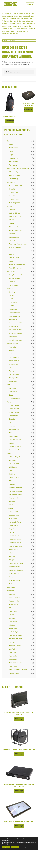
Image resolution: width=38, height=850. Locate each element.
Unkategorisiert (11, 587)
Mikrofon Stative (13, 549)
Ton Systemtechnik (14, 573)
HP (18, 21)
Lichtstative (12, 306)
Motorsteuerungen (14, 429)
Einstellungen (24, 847)
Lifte (10, 422)
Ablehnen (15, 847)
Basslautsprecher (14, 515)
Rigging (9, 402)
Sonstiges (9, 453)
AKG (3, 13)
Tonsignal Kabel (13, 577)
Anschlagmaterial (14, 416)
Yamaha (12, 34)
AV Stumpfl (26, 13)
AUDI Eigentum (13, 467)
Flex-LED (11, 295)
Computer (11, 254)
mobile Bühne (31, 24)
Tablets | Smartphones (15, 268)
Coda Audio (30, 16)
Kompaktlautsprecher (15, 529)
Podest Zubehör (13, 148)
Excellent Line (28, 18)
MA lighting (22, 24)
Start (6, 40)
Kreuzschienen (13, 618)
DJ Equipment (13, 518)
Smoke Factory (10, 31)
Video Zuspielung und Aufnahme (18, 670)
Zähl (16, 34)
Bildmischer (12, 594)
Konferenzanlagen (14, 179)
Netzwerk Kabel (13, 227)
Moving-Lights (13, 319)
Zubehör (11, 505)
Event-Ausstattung (14, 477)
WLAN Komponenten (15, 247)
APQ (10, 13)
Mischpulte (12, 556)
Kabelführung (13, 220)
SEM (18, 28)
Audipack (20, 13)
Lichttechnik (10, 288)
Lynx (17, 24)
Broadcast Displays (14, 597)
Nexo (19, 26)
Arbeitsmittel (12, 460)
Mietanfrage (10, 121)
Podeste (11, 151)
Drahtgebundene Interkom (16, 275)
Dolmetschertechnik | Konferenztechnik (18, 168)
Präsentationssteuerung (16, 639)
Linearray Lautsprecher (15, 546)
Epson (18, 18)
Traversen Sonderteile (15, 446)
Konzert (11, 395)
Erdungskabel (13, 209)
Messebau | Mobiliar (12, 343)
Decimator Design (7, 18)
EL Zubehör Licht (13, 192)
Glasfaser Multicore (14, 213)
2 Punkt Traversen (14, 405)
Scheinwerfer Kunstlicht (15, 323)
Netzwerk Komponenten (15, 230)
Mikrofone (12, 553)
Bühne (20, 16)
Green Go (9, 21)
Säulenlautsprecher (14, 567)
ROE (7, 28)
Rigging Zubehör (13, 436)
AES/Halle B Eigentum (15, 457)
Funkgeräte (12, 282)
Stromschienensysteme (15, 340)
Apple (7, 13)
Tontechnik (10, 508)
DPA (14, 18)
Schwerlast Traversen (15, 439)
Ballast (11, 144)
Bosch (16, 16)
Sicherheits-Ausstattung (15, 488)
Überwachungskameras (15, 663)
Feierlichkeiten (13, 391)
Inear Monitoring (13, 525)
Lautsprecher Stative (15, 539)
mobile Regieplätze (14, 632)
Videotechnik (10, 591)
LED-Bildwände (13, 621)
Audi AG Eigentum (14, 464)
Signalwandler (13, 659)
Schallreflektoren (13, 364)
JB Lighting (29, 21)
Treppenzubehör (13, 158)
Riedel (4, 28)
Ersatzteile (12, 474)
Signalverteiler (13, 656)
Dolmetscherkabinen (15, 175)
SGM (29, 28)
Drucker (11, 261)
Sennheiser (24, 28)
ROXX (14, 28)
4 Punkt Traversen (14, 412)
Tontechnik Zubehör (14, 580)
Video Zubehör (13, 666)
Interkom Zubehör (14, 285)
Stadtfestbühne (23, 31)
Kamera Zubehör (13, 611)
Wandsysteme (13, 381)
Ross (10, 28)
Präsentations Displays (15, 635)
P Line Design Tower (14, 203)
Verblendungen (13, 165)
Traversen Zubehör (14, 450)
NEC (9, 26)
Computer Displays (14, 601)
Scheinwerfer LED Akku (15, 330)
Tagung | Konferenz (14, 398)
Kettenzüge (12, 419)
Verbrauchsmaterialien (15, 494)
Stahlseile (11, 443)
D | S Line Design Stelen (15, 186)
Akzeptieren (6, 847)
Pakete (9, 385)
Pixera (30, 26)
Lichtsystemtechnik (14, 312)
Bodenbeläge (12, 347)
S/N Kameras (12, 652)
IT (7, 251)
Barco (32, 13)
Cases (10, 470)
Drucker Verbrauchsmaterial (17, 264)
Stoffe (10, 367)
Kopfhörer (11, 532)
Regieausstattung (14, 361)
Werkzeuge (12, 501)
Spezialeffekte (13, 337)
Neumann (14, 26)
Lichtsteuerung (13, 309)
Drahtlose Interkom (14, 278)
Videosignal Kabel (14, 673)
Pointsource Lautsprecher (16, 563)
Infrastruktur (10, 206)
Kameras (11, 615)
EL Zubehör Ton (13, 196)
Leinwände (12, 625)
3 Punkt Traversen (14, 409)
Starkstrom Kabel (14, 237)
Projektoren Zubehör (15, 646)
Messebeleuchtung (14, 316)
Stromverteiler (13, 240)
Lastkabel (11, 223)
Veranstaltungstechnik (15, 491)
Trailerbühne (5, 34)
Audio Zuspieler (13, 512)
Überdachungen (13, 161)
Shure (3, 31)
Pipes (10, 433)
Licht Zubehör (13, 302)
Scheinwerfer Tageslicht (15, 333)
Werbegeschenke (14, 498)
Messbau (11, 350)
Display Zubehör (13, 604)
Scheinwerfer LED (14, 326)
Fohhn (4, 21)
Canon (25, 16)
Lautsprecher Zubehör (15, 543)
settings (6, 843)
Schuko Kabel (13, 234)
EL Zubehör (12, 189)
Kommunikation (11, 271)
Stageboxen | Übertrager (16, 570)
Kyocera (4, 24)
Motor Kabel (12, 426)
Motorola (5, 26)
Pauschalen (12, 484)
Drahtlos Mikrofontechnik (16, 522)
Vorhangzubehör (13, 378)
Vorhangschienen (14, 374)
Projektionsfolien (14, 357)
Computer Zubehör (14, 258)
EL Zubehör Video (14, 199)
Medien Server (13, 628)
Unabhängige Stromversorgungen (18, 244)
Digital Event (12, 388)
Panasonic (25, 26)
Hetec (14, 21)
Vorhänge (11, 371)
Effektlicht (12, 292)
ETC (22, 18)
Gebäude (11, 481)
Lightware (12, 24)
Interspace (22, 21)
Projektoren (12, 642)
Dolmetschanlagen (14, 172)
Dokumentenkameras (15, 608)
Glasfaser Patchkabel (15, 216)
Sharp (33, 28)
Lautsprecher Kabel (14, 536)
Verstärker (12, 584)
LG (8, 24)
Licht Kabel (12, 299)
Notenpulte (12, 560)
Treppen (11, 155)
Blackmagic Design (7, 16)
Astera (15, 13)
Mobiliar (11, 354)
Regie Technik (13, 649)
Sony (17, 31)
